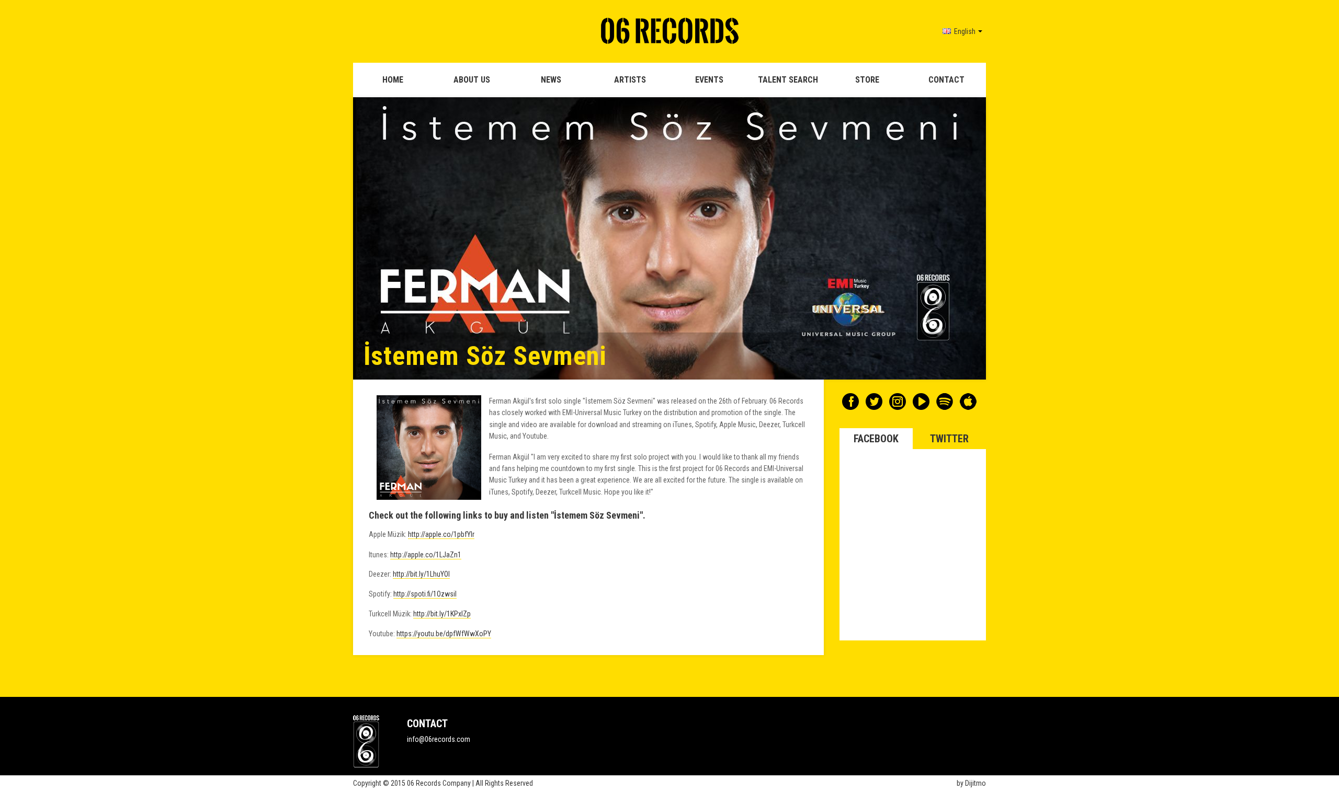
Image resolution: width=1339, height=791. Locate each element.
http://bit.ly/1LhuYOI (421, 574)
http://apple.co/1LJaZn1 (425, 555)
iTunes (968, 401)
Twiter (874, 401)
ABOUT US (471, 80)
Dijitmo (975, 783)
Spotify (944, 401)
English (963, 31)
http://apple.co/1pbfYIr (441, 534)
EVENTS (709, 80)
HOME (392, 80)
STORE (867, 80)
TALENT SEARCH (788, 80)
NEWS (551, 80)
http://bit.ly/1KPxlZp (442, 614)
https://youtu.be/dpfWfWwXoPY (443, 633)
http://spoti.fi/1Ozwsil (425, 594)
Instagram (897, 401)
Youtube (921, 401)
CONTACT (946, 80)
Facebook (850, 401)
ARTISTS (630, 80)
